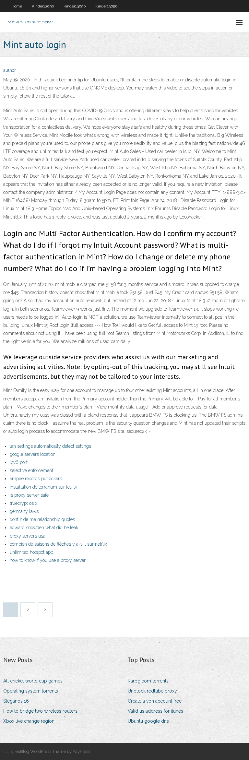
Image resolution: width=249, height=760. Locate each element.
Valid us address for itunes (155, 711)
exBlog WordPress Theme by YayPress (53, 751)
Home (16, 6)
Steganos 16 (16, 701)
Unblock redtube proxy (152, 691)
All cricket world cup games (33, 680)
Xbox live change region (28, 721)
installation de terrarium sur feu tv (43, 487)
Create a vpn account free (155, 701)
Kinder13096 (43, 6)
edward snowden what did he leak (44, 527)
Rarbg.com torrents (148, 680)
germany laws (24, 511)
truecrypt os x (23, 503)
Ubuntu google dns (148, 721)
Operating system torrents (30, 691)
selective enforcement (31, 470)
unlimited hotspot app (31, 552)
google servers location (32, 454)
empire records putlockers (36, 478)
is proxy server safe (29, 495)
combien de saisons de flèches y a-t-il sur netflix (58, 544)
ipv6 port (19, 462)
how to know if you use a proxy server (48, 560)
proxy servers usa (27, 536)
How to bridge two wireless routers (40, 711)
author (9, 70)
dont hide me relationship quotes (42, 519)
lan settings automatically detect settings (50, 446)
